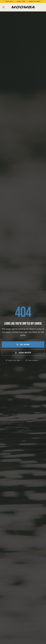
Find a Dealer (33, 360)
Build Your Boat (14, 360)
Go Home (25, 344)
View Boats (25, 352)
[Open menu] (9, 7)
